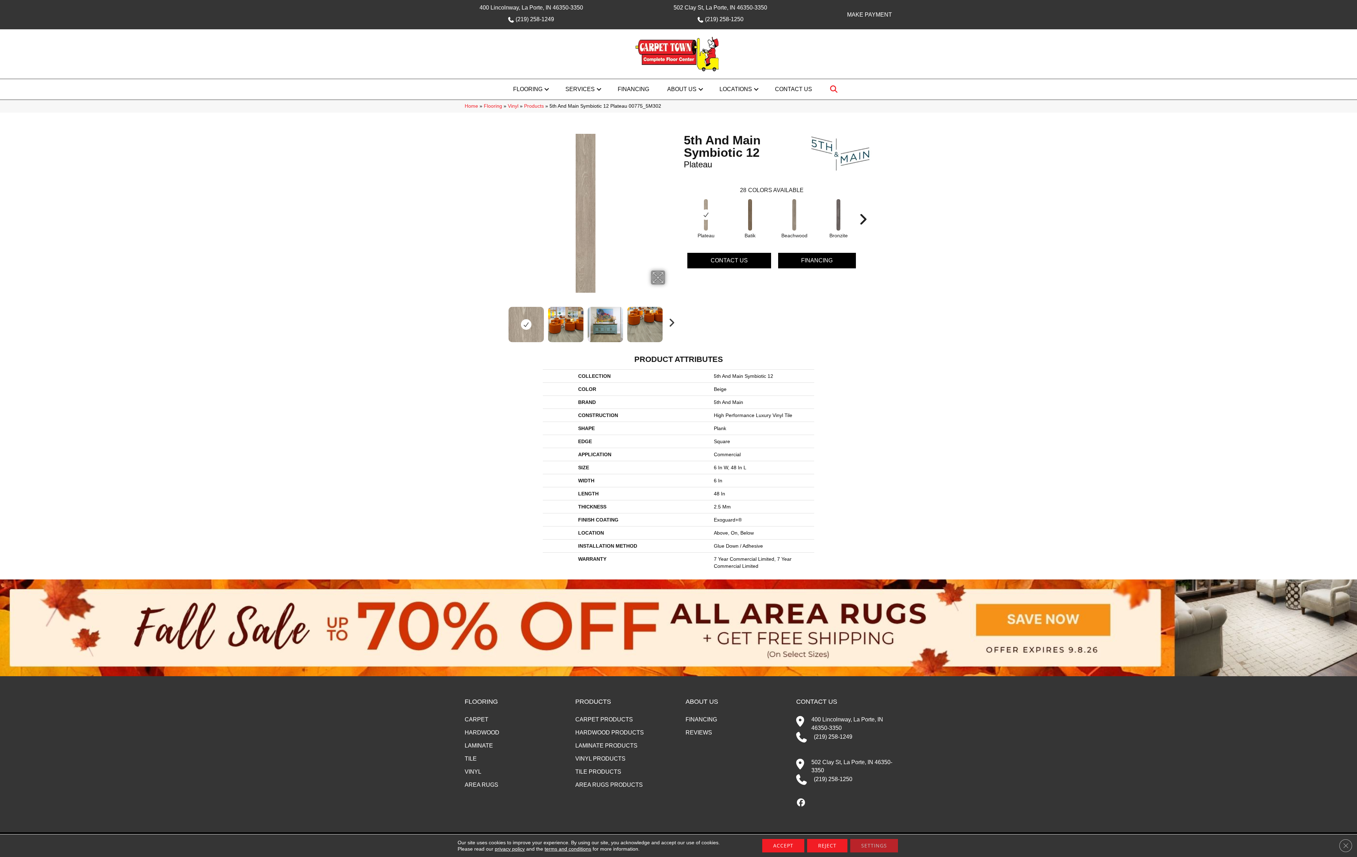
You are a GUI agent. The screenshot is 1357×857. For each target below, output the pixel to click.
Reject (827, 845)
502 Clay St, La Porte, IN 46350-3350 (720, 8)
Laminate (479, 746)
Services (580, 89)
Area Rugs (481, 785)
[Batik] (750, 215)
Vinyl (513, 106)
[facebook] (801, 803)
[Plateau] (706, 215)
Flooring (527, 89)
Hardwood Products (609, 733)
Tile (471, 759)
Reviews (699, 733)
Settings (874, 845)
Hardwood (482, 733)
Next (669, 321)
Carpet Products (604, 719)
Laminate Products (606, 746)
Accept (783, 845)
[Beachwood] (794, 215)
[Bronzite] (838, 215)
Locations (735, 89)
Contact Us (793, 89)
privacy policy (510, 849)
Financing (633, 89)
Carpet (476, 719)
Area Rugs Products (609, 785)
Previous (501, 321)
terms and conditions (568, 849)
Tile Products (598, 772)
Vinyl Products (600, 759)
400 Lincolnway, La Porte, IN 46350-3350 (531, 8)
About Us (682, 89)
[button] (546, 89)
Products (534, 106)
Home (471, 106)
